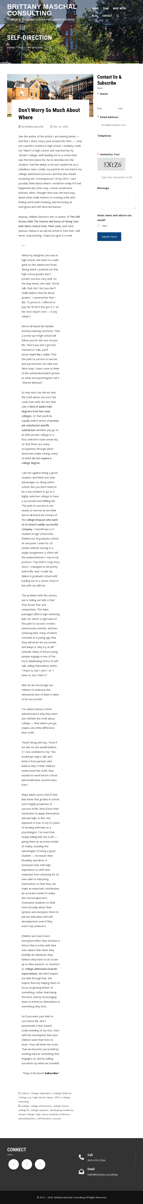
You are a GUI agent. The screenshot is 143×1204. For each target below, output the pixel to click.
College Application (40, 1093)
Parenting (23, 1101)
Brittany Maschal (34, 126)
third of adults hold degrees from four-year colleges (37, 411)
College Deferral (62, 1093)
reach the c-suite (39, 354)
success (57, 1118)
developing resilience (61, 1110)
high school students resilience (53, 1114)
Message (103, 188)
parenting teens (27, 1118)
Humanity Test (108, 154)
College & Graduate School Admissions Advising (40, 19)
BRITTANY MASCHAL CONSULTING (42, 10)
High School (39, 1097)
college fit (23, 1110)
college (25, 1106)
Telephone (104, 135)
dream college (26, 1114)
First (99, 108)
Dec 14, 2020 (61, 126)
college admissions (41, 1106)
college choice (61, 1106)
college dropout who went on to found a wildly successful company (40, 524)
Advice (25, 1093)
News (50, 1097)
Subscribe (51, 1073)
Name (102, 93)
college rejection (39, 1110)
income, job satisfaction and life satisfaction (40, 425)
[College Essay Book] (40, 1164)
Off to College (62, 1097)
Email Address (108, 117)
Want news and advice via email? (114, 218)
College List (24, 1097)
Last (120, 108)
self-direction (44, 1118)
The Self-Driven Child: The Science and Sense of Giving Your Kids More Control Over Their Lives (49, 221)
